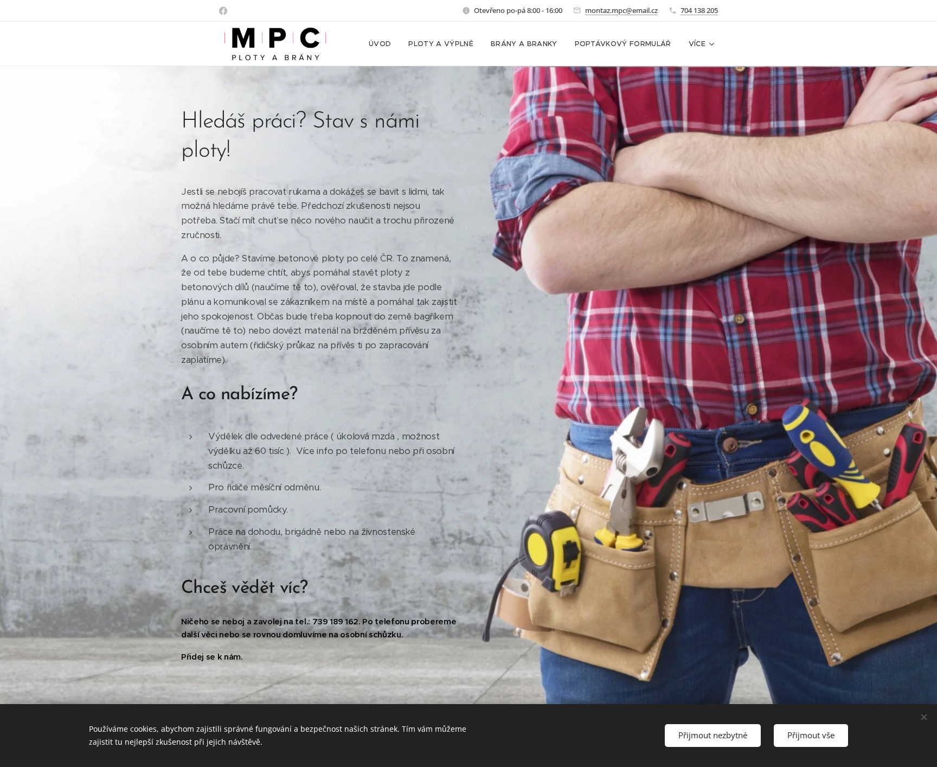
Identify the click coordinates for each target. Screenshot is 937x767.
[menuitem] (383, 43)
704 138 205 (699, 10)
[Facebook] (223, 11)
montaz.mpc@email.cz (621, 10)
